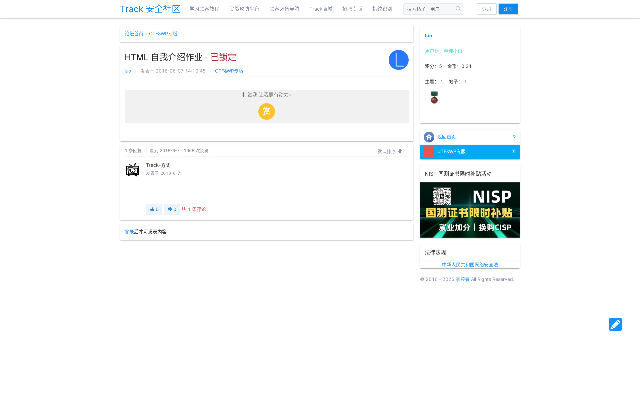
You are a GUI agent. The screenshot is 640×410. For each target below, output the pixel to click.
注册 (508, 9)
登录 (486, 9)
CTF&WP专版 (163, 33)
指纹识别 (382, 9)
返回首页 (446, 136)
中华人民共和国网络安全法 (470, 264)
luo (128, 71)
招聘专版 (352, 9)
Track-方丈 (158, 165)
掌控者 (463, 279)
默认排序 (387, 151)
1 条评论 (197, 209)
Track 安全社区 (150, 9)
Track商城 (320, 9)
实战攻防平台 (244, 9)
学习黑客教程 (204, 9)
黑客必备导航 (284, 9)
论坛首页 (134, 33)
